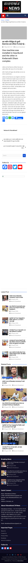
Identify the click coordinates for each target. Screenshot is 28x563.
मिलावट (11, 443)
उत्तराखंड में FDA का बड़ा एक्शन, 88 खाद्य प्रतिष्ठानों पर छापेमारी (17, 330)
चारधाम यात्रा (12, 421)
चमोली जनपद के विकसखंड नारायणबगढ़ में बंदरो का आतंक (16, 296)
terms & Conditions (6, 540)
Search (24, 155)
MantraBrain (20, 561)
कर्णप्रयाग (7, 377)
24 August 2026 (14, 323)
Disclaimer (3, 538)
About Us (3, 531)
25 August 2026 (14, 299)
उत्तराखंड (4, 377)
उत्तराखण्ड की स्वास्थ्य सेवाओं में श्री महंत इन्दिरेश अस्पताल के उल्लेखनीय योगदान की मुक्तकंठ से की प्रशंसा (17, 342)
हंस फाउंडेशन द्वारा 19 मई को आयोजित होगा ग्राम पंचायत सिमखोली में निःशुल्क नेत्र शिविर (13, 140)
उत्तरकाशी (4, 421)
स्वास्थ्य (14, 443)
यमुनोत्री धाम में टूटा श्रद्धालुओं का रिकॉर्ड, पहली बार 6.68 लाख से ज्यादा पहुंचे (17, 319)
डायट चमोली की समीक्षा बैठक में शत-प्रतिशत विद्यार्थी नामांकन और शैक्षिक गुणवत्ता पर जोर (17, 353)
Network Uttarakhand (20, 47)
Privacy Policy (4, 535)
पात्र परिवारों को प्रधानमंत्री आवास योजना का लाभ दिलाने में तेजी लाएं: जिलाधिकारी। (17, 307)
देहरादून (7, 443)
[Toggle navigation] (7, 15)
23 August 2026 (14, 333)
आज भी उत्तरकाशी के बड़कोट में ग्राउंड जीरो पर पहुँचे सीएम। (13, 147)
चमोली (11, 377)
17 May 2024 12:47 (8, 47)
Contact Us (4, 533)
